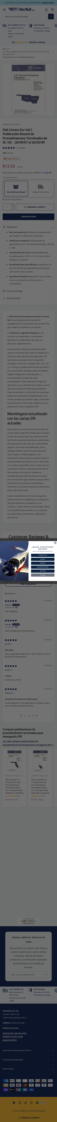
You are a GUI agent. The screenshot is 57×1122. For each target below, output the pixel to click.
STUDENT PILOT (42, 555)
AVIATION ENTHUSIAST (42, 567)
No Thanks (42, 574)
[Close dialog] (55, 543)
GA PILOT (42, 559)
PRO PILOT (42, 563)
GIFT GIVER (43, 571)
